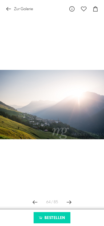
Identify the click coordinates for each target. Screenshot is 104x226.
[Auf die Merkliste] (84, 9)
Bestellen (54, 218)
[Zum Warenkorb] (95, 9)
